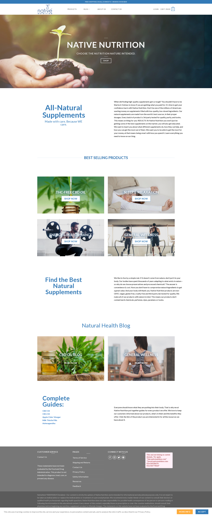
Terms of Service (80, 458)
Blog (86, 9)
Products (72, 9)
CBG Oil (46, 414)
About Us (101, 9)
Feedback (77, 486)
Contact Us (116, 9)
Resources (77, 481)
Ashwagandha (48, 423)
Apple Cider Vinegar (51, 417)
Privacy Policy (79, 472)
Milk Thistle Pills (49, 420)
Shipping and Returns (81, 462)
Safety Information (80, 476)
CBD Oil (46, 411)
